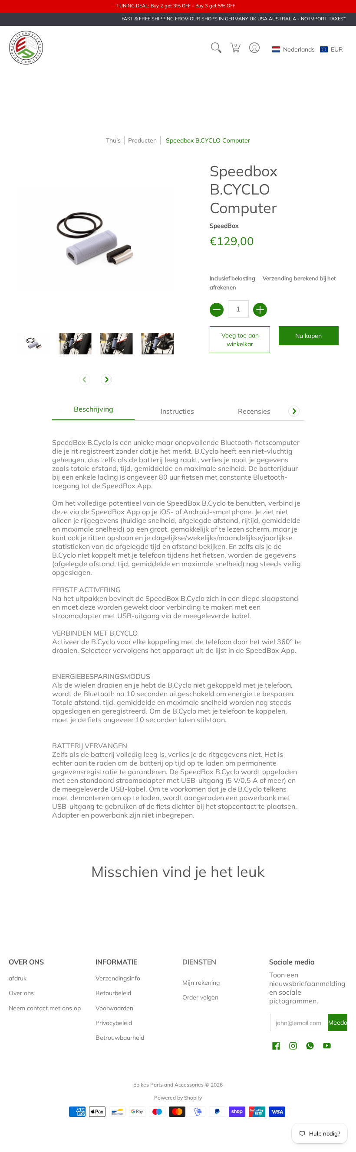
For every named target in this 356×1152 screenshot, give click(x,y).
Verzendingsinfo (118, 978)
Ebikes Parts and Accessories (168, 1084)
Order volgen (200, 997)
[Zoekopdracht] (216, 47)
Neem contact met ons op (45, 1008)
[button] (235, 47)
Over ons (21, 993)
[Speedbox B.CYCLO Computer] (33, 344)
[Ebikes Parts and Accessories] (26, 47)
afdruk (17, 978)
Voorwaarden (114, 1008)
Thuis (113, 140)
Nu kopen (308, 336)
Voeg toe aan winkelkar (240, 339)
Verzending (278, 278)
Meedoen (337, 1022)
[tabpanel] (178, 628)
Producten (142, 140)
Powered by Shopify (178, 1097)
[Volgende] (106, 379)
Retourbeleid (113, 993)
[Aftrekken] (217, 310)
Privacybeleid (114, 1023)
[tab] (93, 411)
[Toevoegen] (260, 310)
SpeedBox (224, 226)
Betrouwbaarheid (120, 1038)
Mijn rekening (201, 983)
